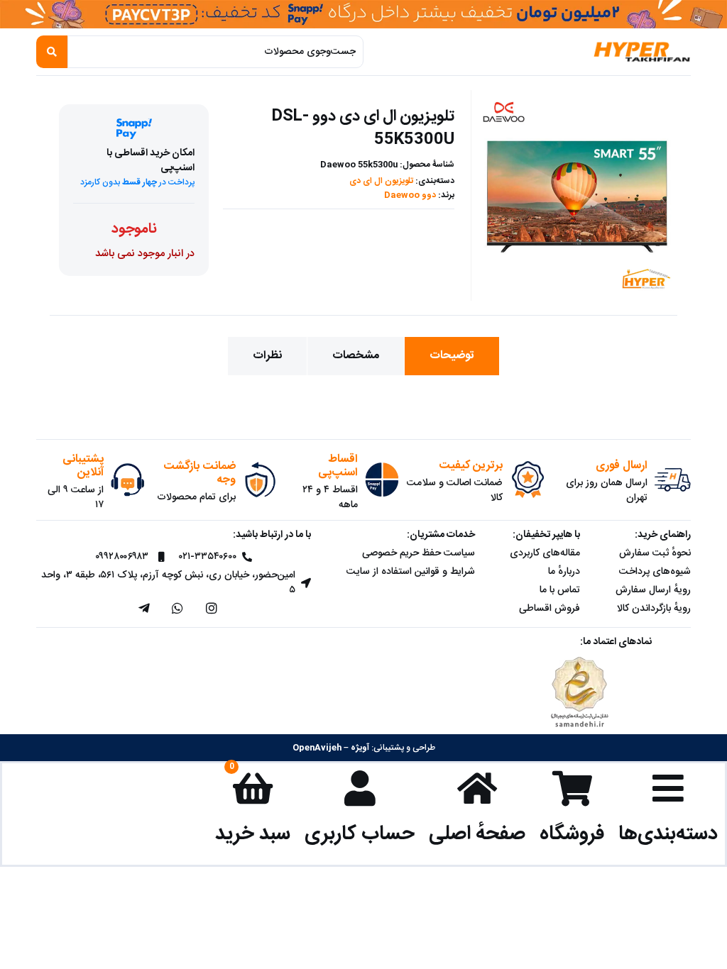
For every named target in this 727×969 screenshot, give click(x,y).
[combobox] (215, 51)
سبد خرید (252, 834)
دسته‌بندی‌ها (668, 834)
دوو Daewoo (410, 195)
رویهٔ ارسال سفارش (653, 590)
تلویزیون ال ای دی (381, 181)
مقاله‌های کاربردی (545, 553)
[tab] (452, 356)
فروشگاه (572, 834)
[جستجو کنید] (51, 51)
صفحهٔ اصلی (477, 834)
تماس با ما (560, 590)
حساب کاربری (360, 834)
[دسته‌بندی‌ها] (668, 788)
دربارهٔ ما (564, 571)
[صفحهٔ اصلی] (477, 788)
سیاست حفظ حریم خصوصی (418, 553)
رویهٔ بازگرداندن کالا (654, 608)
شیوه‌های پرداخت (655, 571)
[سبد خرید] (252, 788)
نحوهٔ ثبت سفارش (655, 553)
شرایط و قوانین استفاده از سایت (410, 571)
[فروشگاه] (572, 788)
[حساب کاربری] (360, 788)
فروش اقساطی (549, 608)
